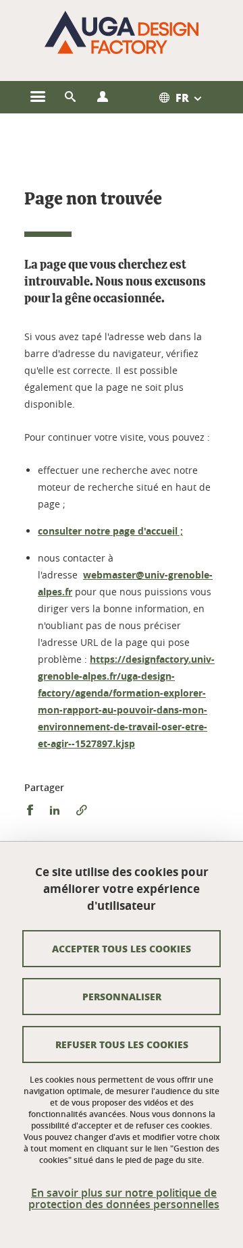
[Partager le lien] (82, 810)
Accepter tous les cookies (121, 948)
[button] (70, 97)
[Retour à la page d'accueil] (121, 32)
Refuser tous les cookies (121, 1044)
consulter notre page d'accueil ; (110, 530)
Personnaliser (121, 996)
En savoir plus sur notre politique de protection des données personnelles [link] (123, 1198)
